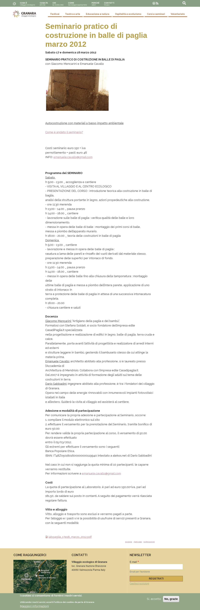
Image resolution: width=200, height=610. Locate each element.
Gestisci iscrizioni (139, 583)
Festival (54, 14)
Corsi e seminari (156, 14)
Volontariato (178, 14)
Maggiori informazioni (34, 606)
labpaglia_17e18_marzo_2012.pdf (70, 537)
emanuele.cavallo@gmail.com (72, 157)
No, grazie (171, 598)
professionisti (149, 542)
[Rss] (157, 3)
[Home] (24, 14)
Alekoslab (138, 542)
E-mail (133, 562)
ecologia (128, 542)
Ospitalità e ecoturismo (128, 14)
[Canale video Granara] (153, 3)
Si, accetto (154, 598)
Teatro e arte (72, 14)
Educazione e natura (97, 14)
